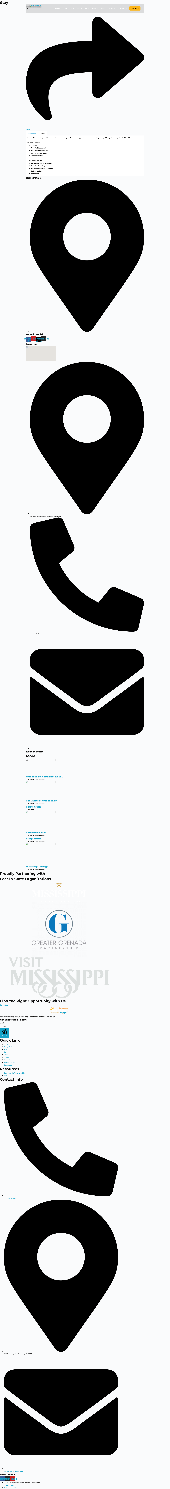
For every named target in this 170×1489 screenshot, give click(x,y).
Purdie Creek (33, 806)
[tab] (32, 133)
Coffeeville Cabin (36, 832)
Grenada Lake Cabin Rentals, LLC (44, 776)
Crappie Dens (33, 838)
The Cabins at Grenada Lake (42, 800)
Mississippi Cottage (37, 866)
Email (2, 1023)
